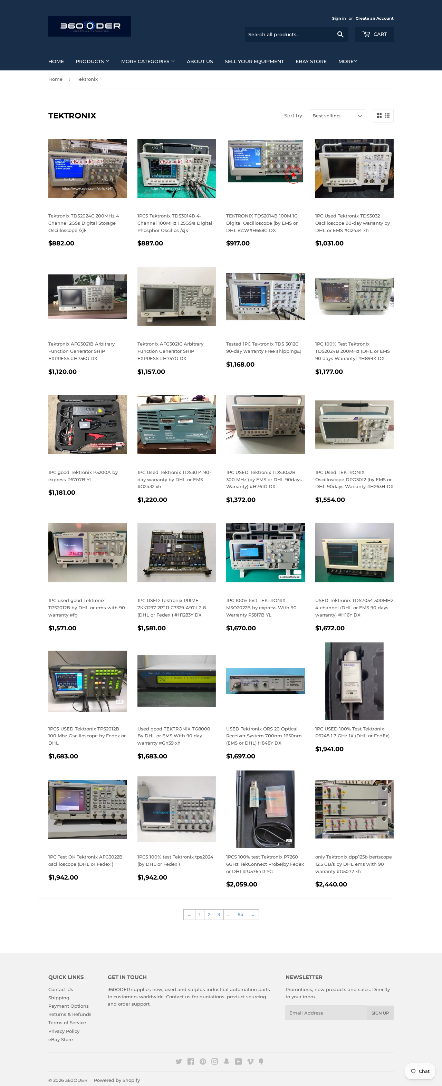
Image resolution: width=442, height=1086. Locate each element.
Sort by (293, 116)
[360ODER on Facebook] (190, 1062)
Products (90, 61)
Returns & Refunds (70, 1014)
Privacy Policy (63, 1031)
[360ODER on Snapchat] (226, 1062)
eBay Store (311, 61)
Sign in (339, 18)
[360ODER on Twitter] (178, 1062)
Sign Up (380, 1013)
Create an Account (375, 18)
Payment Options (68, 1006)
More (346, 61)
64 (240, 914)
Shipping (58, 997)
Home (56, 61)
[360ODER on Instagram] (214, 1062)
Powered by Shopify (117, 1080)
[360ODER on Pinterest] (202, 1062)
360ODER (76, 1080)
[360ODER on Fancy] (261, 1062)
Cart (379, 34)
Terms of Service (67, 1022)
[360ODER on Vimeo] (250, 1062)
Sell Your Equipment (254, 61)
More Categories (146, 61)
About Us (200, 61)
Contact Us (60, 989)
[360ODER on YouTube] (238, 1062)
